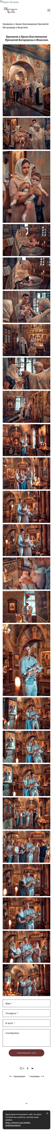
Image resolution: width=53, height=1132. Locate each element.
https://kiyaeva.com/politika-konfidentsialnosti (18, 1124)
